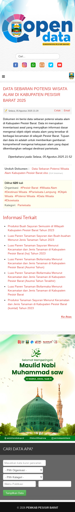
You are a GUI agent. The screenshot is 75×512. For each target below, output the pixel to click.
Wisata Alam (49, 187)
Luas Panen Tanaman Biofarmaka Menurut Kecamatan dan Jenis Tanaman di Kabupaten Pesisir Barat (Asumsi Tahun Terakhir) (36, 276)
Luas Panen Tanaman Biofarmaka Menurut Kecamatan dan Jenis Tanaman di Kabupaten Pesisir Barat (36, 290)
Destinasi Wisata (16, 192)
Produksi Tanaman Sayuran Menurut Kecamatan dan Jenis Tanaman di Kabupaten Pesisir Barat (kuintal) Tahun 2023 (38, 304)
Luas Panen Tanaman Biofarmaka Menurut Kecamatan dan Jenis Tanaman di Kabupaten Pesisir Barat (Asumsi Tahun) (36, 263)
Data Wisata (46, 196)
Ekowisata (12, 200)
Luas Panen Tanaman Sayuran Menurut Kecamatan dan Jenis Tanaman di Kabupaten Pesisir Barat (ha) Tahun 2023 (36, 249)
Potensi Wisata (25, 196)
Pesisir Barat (30, 187)
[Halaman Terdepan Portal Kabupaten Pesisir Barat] (71, 75)
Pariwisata (24, 205)
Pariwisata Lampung (43, 192)
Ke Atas (66, 316)
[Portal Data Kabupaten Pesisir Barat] (37, 24)
